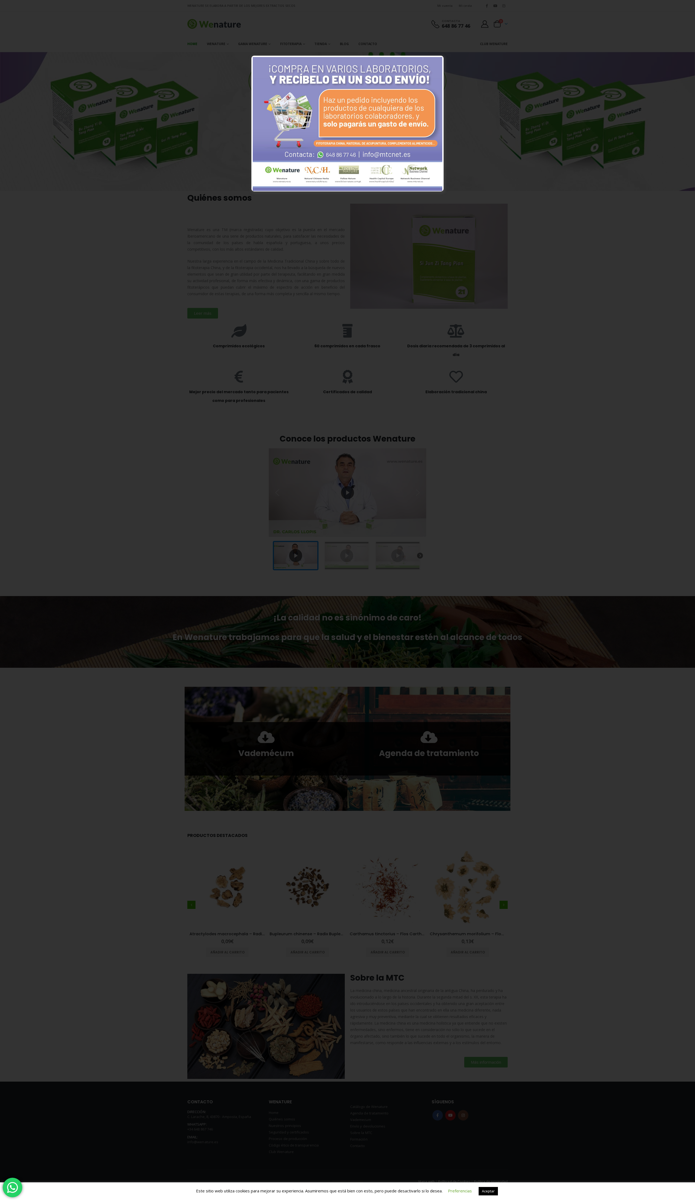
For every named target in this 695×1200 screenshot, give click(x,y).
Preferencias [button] (460, 1190)
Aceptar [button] (488, 1191)
